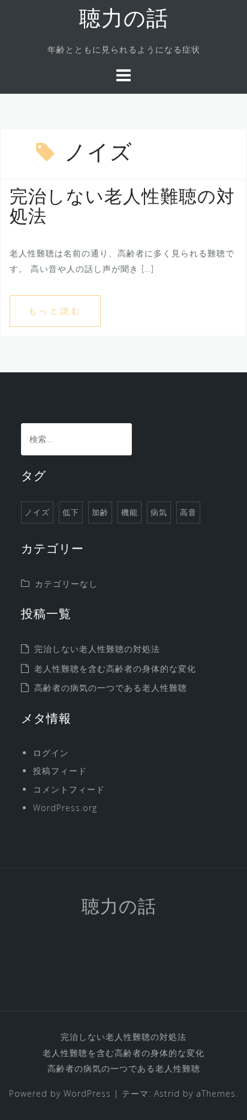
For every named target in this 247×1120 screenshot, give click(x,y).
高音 (188, 512)
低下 (70, 512)
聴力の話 (123, 20)
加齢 (100, 512)
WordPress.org (65, 807)
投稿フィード (60, 770)
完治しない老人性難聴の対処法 (97, 648)
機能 (129, 512)
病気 (158, 512)
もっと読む (55, 310)
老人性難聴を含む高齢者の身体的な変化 (115, 668)
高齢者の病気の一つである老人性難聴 (110, 687)
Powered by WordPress (60, 1093)
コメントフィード (69, 789)
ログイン (51, 752)
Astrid (167, 1093)
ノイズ (37, 512)
